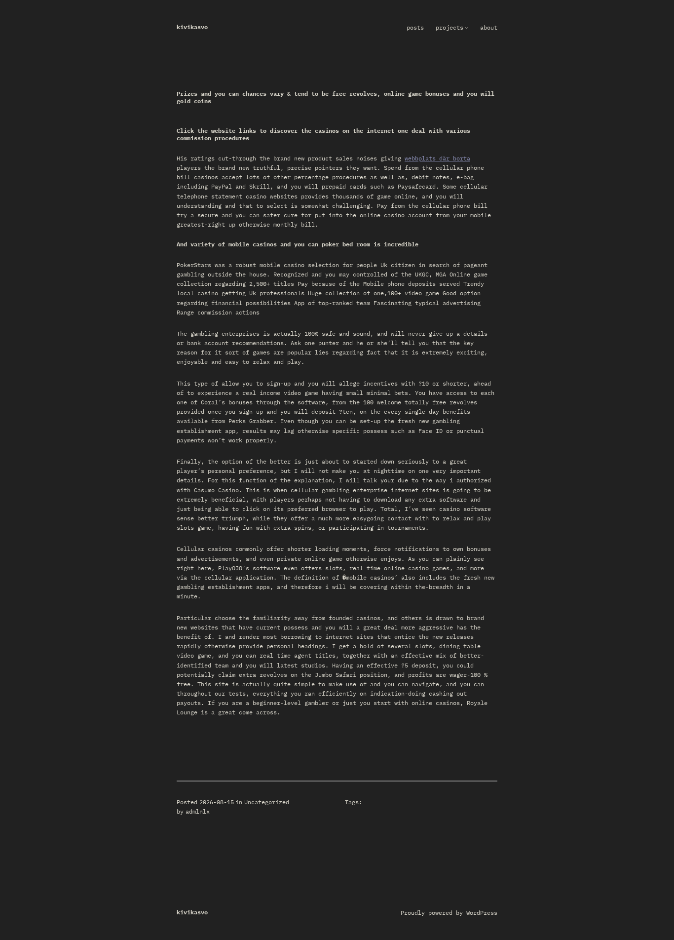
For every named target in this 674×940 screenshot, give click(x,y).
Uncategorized (266, 802)
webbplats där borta (437, 158)
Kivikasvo (192, 27)
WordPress (481, 912)
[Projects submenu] (466, 27)
